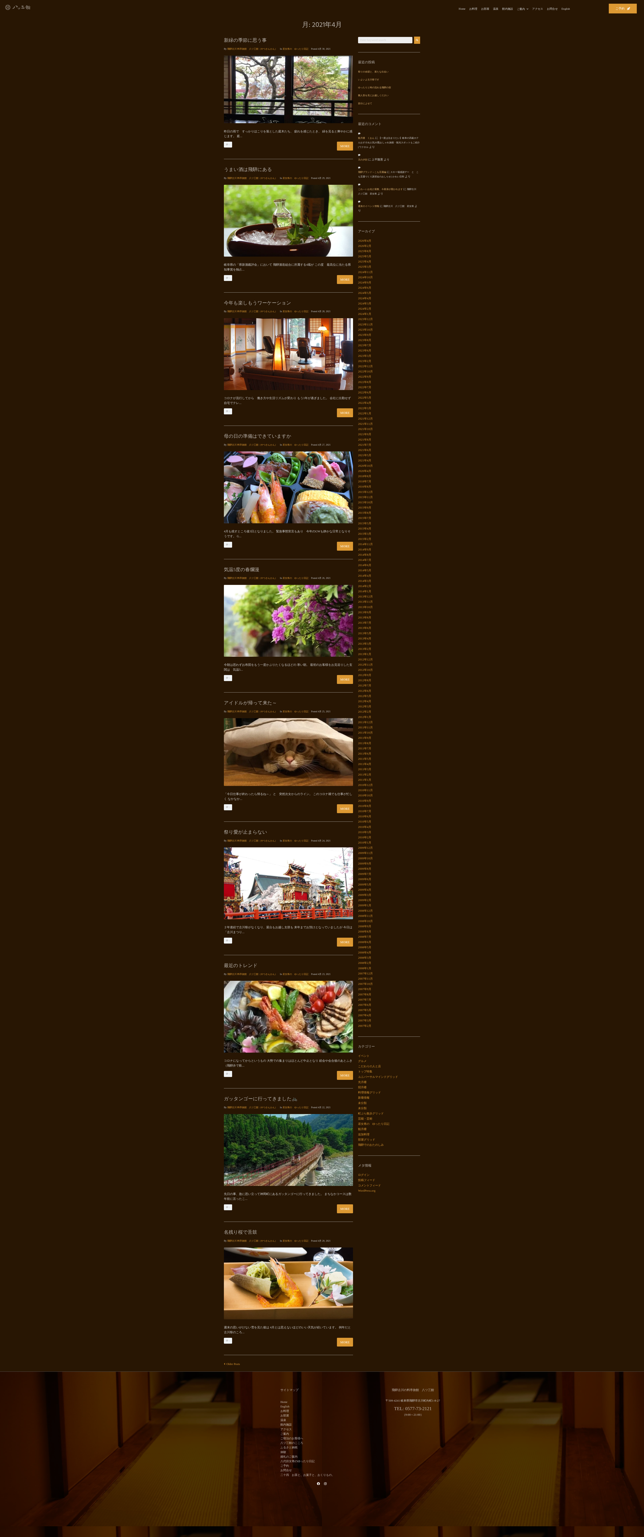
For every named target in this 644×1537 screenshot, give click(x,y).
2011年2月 (364, 774)
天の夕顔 (362, 160)
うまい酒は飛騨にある (248, 169)
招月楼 (362, 1087)
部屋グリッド (366, 1139)
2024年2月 (364, 308)
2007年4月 (364, 1015)
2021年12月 (365, 418)
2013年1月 (364, 654)
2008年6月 (364, 942)
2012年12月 (365, 659)
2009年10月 (365, 858)
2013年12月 (365, 596)
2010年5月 (364, 821)
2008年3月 (364, 957)
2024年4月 (364, 298)
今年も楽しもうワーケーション (257, 302)
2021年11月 (365, 423)
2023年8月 (364, 340)
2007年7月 (364, 999)
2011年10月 (365, 732)
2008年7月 (364, 936)
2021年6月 (364, 450)
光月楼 (362, 1082)
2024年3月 (364, 303)
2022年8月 (364, 382)
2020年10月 (365, 465)
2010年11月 (365, 790)
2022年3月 (364, 408)
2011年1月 (364, 779)
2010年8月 (364, 806)
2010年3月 (364, 832)
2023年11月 (365, 324)
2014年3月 (364, 581)
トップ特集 (365, 1071)
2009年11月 (365, 853)
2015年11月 (365, 497)
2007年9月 (364, 989)
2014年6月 (364, 565)
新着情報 (363, 1097)
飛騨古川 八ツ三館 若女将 (398, 206)
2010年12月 (365, 785)
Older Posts (232, 1364)
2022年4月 (364, 402)
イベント (363, 1056)
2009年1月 (364, 905)
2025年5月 (364, 256)
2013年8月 (364, 617)
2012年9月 (364, 675)
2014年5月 (364, 570)
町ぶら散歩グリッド (371, 1113)
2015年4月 (364, 528)
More (345, 146)
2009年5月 (364, 884)
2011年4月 (364, 764)
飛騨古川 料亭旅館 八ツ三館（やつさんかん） (252, 49)
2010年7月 (364, 811)
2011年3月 (364, 769)
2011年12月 (365, 722)
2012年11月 (365, 664)
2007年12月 (365, 973)
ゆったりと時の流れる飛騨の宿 (374, 88)
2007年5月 (364, 1010)
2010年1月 (364, 842)
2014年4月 (364, 575)
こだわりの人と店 (369, 1066)
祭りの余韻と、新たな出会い (373, 72)
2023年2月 (364, 361)
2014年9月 (364, 549)
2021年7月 (364, 444)
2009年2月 (364, 900)
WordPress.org (366, 1190)
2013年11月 (365, 601)
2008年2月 (364, 963)
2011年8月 (364, 743)
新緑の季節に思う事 (245, 40)
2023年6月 (364, 350)
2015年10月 (365, 502)
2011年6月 (364, 753)
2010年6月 (364, 816)
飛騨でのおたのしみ (371, 1144)
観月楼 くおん (366, 138)
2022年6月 (364, 392)
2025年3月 (364, 266)
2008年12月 (365, 910)
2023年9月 (364, 335)
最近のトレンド (241, 965)
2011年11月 (365, 727)
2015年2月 (364, 539)
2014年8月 (364, 554)
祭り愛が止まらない (245, 832)
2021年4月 (364, 460)
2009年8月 (364, 868)
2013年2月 (364, 649)
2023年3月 (364, 355)
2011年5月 (364, 758)
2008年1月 (364, 968)
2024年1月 (364, 314)
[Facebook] (318, 1484)
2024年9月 (364, 282)
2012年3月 (364, 706)
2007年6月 (364, 1004)
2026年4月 (364, 240)
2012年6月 (364, 690)
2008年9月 (364, 926)
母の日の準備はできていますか (257, 436)
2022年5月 (364, 397)
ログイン (363, 1174)
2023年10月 (365, 329)
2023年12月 (365, 319)
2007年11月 (365, 978)
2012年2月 (364, 711)
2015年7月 (364, 518)
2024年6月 (364, 287)
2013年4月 (364, 638)
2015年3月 (364, 533)
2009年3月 (364, 895)
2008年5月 (364, 947)
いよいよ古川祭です (368, 80)
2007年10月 (365, 984)
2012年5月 (364, 696)
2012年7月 (364, 685)
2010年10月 (365, 795)
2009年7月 (364, 874)
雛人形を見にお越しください (373, 96)
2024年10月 (365, 277)
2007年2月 (364, 1025)
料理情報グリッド (369, 1092)
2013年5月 (364, 633)
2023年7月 (364, 345)
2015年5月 (364, 523)
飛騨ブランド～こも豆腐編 (372, 172)
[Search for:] (385, 40)
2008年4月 (364, 952)
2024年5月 (364, 293)
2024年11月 (365, 272)
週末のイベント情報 (368, 206)
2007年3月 (364, 1020)
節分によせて (365, 104)
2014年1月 (364, 591)
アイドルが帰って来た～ (250, 702)
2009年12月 (365, 847)
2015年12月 (365, 492)
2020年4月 (364, 471)
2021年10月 (365, 429)
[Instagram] (325, 1484)
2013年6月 (364, 628)
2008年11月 (365, 916)
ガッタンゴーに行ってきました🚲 (261, 1098)
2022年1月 (364, 413)
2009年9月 (364, 863)
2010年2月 (364, 837)
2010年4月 (364, 827)
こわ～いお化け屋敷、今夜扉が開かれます (380, 189)
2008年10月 (365, 921)
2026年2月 (364, 246)
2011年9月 (364, 737)
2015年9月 (364, 507)
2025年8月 (364, 251)
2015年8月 (364, 512)
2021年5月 (364, 455)
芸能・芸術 (365, 1118)
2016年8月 (364, 486)
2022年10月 (365, 371)
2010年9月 (364, 800)
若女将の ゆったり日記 (295, 49)
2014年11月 (365, 544)
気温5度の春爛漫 (241, 569)
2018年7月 (364, 481)
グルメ (362, 1061)
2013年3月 (364, 643)
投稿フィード (366, 1180)
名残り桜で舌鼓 (240, 1232)
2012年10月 (365, 669)
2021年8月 (364, 439)
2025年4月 (364, 261)
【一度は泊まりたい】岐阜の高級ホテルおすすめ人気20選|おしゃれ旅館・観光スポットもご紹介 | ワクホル (389, 142)
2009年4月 (364, 889)
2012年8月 (364, 680)
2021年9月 (364, 434)
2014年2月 (364, 586)
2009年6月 (364, 879)
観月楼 (362, 1129)
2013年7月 (364, 622)
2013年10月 (365, 607)
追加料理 (363, 1134)
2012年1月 (364, 717)
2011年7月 (364, 748)
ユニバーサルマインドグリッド (378, 1076)
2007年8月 (364, 994)
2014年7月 (364, 560)
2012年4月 (364, 701)
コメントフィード (369, 1185)
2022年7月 (364, 387)
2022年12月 (365, 366)
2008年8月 (364, 931)
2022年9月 (364, 376)
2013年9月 (364, 612)
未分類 (362, 1103)
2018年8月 (364, 476)
